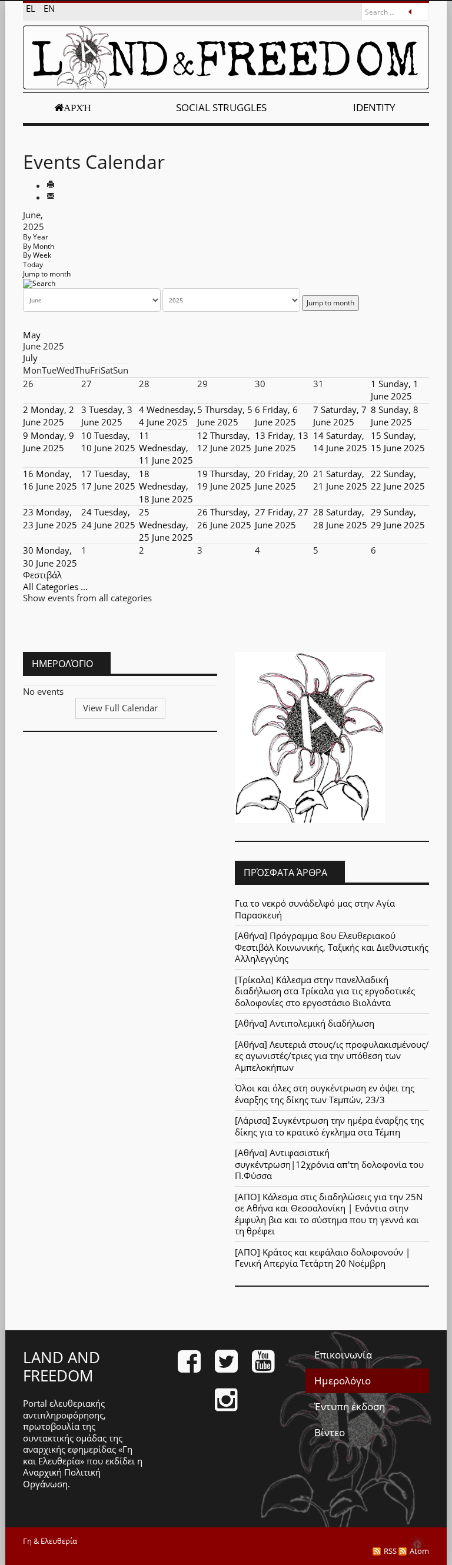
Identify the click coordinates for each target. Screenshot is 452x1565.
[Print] (50, 185)
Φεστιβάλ (42, 575)
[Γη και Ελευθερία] (226, 57)
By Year (35, 237)
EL (32, 8)
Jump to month (47, 274)
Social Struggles (221, 107)
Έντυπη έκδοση (349, 1406)
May (32, 335)
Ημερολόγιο (342, 1380)
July (30, 358)
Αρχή (77, 107)
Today (33, 264)
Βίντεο (329, 1432)
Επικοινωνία (343, 1354)
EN (49, 8)
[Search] (39, 283)
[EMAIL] (50, 197)
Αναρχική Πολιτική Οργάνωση (62, 1478)
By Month (38, 246)
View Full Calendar (120, 708)
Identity (374, 107)
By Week (37, 255)
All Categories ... (55, 586)
